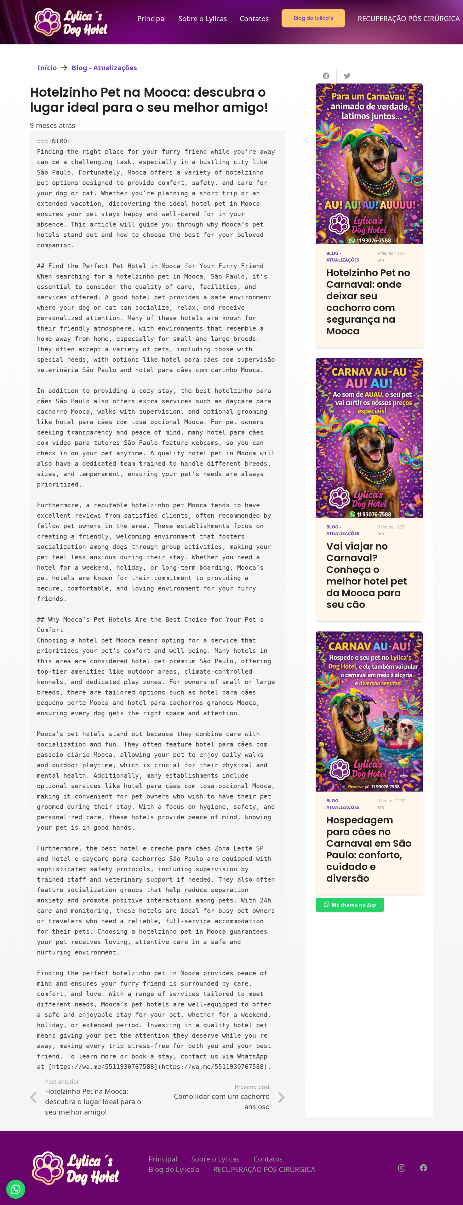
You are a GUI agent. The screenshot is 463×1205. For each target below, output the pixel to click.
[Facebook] (423, 1167)
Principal (163, 1158)
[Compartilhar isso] (326, 76)
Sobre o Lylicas (215, 1158)
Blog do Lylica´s (174, 1169)
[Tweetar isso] (347, 76)
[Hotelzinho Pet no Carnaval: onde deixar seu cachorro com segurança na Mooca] (369, 88)
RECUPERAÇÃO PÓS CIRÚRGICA (264, 1169)
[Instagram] (401, 1167)
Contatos (268, 1158)
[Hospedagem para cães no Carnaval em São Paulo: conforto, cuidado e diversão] (369, 636)
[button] (15, 1189)
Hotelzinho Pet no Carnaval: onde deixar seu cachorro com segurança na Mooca (368, 302)
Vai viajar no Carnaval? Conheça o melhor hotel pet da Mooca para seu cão (366, 575)
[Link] (71, 22)
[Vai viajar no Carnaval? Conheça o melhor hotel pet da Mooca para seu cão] (369, 363)
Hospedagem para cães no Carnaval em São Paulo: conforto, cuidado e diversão (368, 849)
